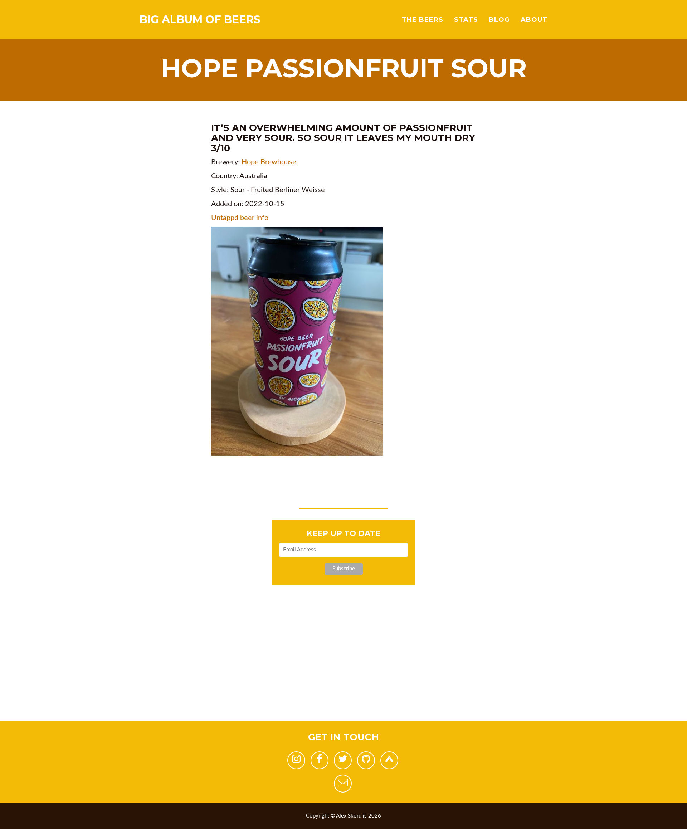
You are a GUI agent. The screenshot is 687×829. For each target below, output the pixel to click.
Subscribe (343, 568)
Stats (466, 20)
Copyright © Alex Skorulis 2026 (343, 816)
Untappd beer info (239, 217)
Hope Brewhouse (269, 162)
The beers (422, 20)
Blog (499, 20)
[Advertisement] (214, 671)
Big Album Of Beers (200, 19)
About (534, 20)
